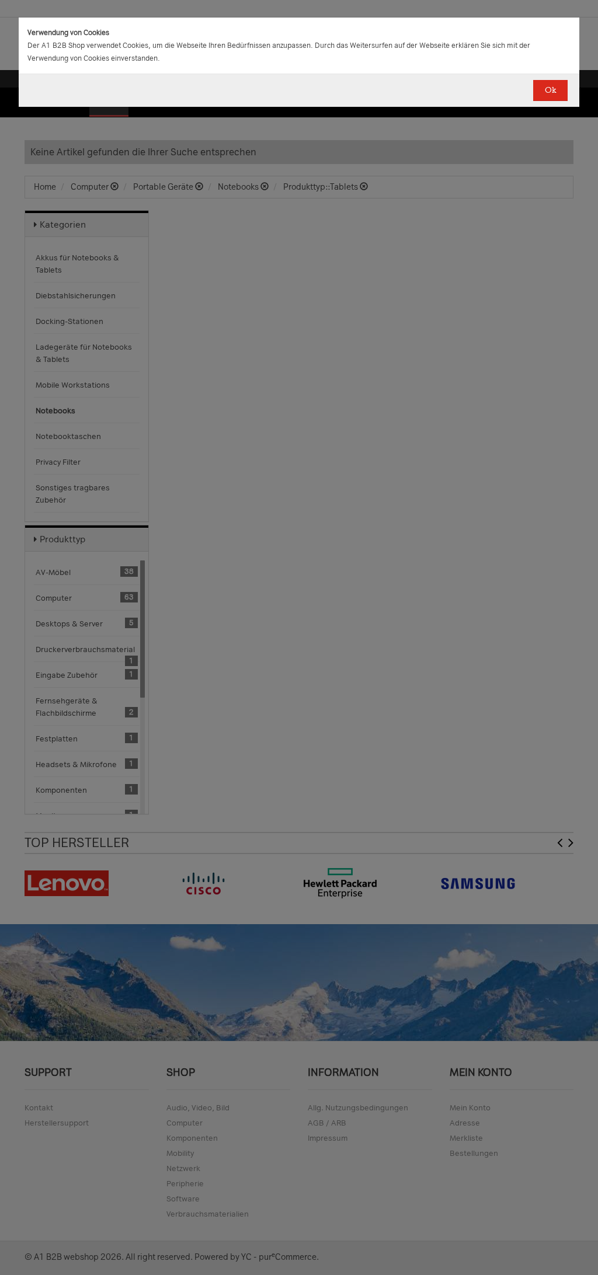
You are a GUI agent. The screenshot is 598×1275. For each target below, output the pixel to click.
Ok (550, 90)
